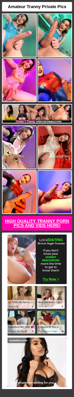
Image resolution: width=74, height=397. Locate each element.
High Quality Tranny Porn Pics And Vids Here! (37, 223)
